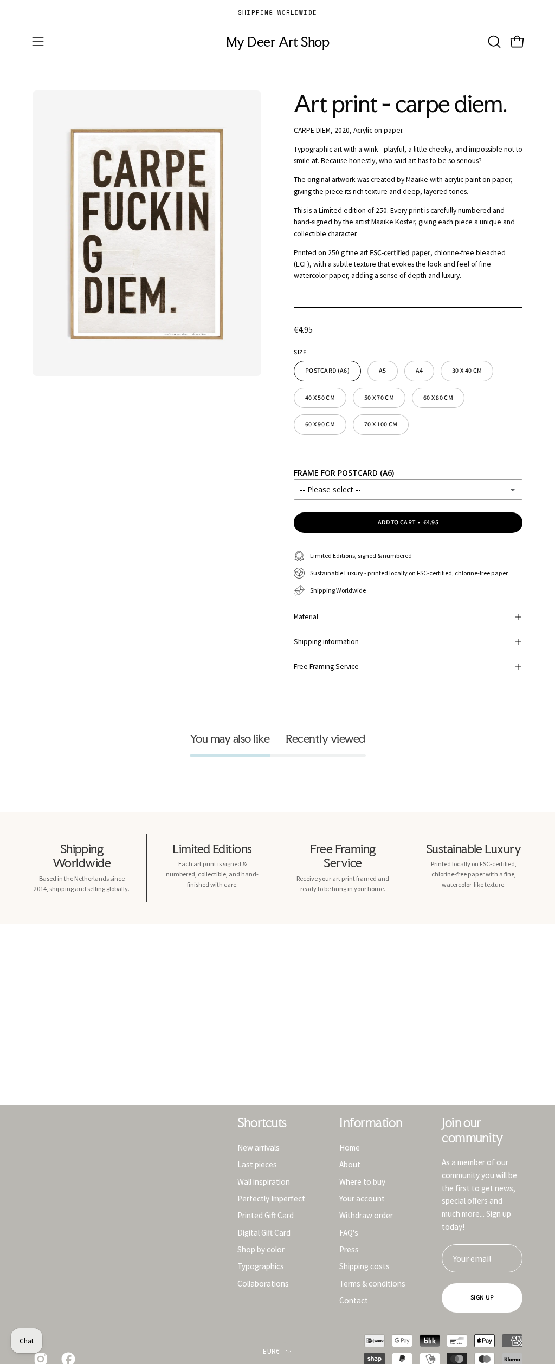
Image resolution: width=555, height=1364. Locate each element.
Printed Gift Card (265, 1215)
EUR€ (271, 1351)
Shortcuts (262, 1123)
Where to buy (362, 1181)
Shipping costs (364, 1266)
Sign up (482, 1297)
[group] (277, 12)
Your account (362, 1198)
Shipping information (326, 641)
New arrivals (258, 1147)
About (349, 1164)
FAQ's (348, 1232)
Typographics (260, 1266)
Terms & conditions (372, 1283)
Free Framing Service (326, 666)
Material (306, 616)
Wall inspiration (263, 1181)
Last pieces (257, 1164)
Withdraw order (366, 1215)
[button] (493, 41)
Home (349, 1147)
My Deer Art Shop (277, 42)
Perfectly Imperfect (271, 1198)
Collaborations (263, 1283)
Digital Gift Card (264, 1232)
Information (370, 1123)
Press (349, 1249)
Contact (353, 1300)
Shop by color (261, 1249)
